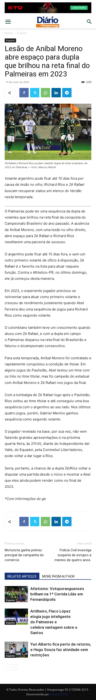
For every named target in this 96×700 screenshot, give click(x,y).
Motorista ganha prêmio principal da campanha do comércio (24, 555)
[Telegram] (67, 92)
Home (9, 33)
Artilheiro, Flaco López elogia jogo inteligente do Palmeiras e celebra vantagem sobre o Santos (53, 622)
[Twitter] (34, 92)
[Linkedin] (56, 92)
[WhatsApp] (45, 92)
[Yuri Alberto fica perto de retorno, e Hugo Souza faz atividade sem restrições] (16, 650)
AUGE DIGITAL (59, 694)
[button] (7, 21)
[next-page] (15, 667)
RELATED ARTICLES (22, 576)
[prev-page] (7, 667)
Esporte (22, 33)
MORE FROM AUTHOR (58, 576)
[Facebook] (24, 92)
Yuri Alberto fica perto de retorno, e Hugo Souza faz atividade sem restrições (60, 649)
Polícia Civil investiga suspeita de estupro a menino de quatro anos (73, 555)
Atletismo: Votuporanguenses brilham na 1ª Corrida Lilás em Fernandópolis (57, 594)
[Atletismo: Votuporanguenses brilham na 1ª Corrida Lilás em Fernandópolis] (16, 594)
